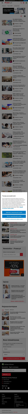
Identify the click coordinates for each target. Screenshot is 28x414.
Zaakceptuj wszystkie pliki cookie (14, 212)
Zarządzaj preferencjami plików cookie (14, 219)
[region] (14, 207)
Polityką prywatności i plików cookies (12, 208)
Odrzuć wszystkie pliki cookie (14, 216)
